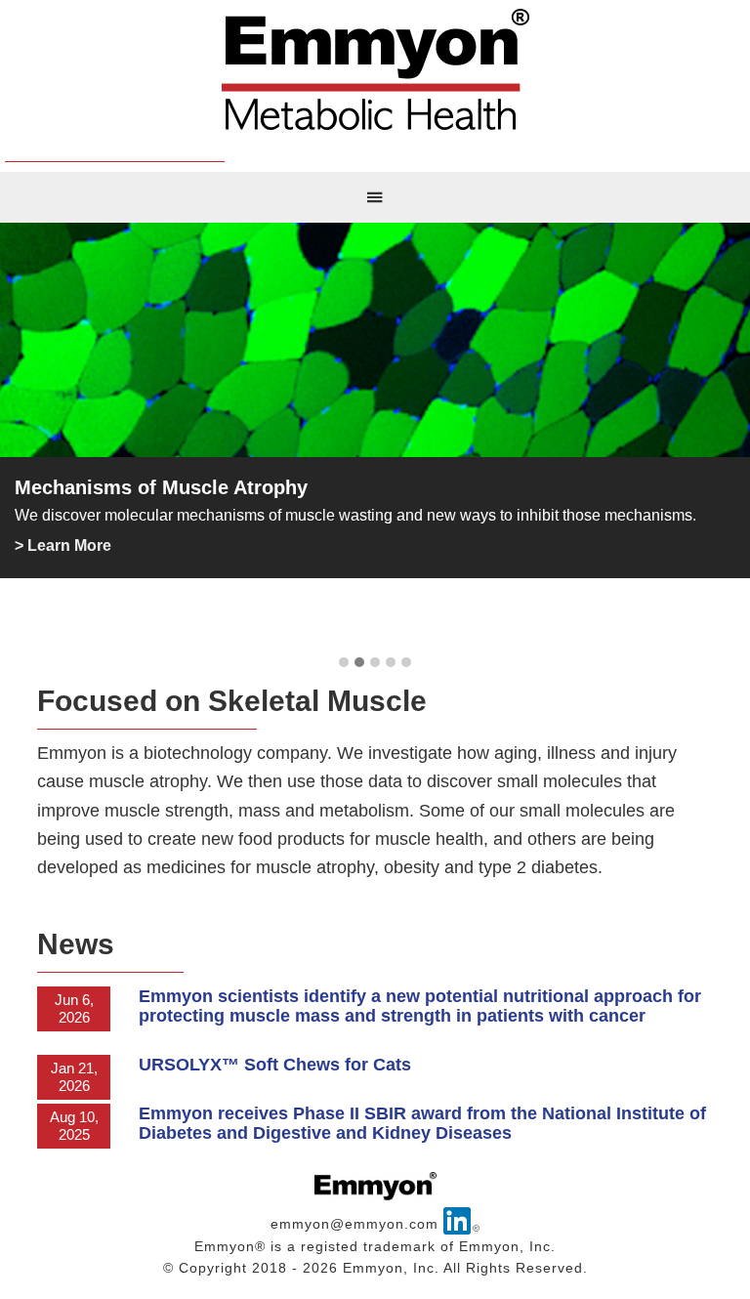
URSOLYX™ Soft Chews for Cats (275, 1064)
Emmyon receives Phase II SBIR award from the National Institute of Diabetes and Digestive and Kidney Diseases (422, 1123)
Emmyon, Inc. (375, 73)
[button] (344, 663)
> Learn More (63, 545)
